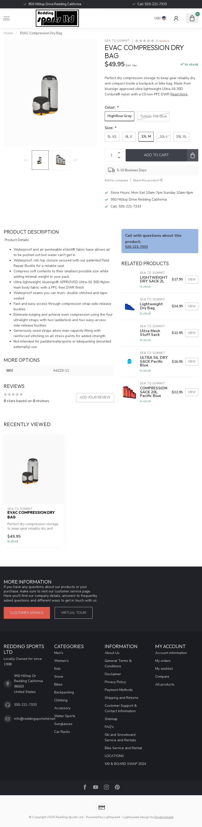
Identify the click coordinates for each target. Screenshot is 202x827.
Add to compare (116, 180)
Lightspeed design (136, 817)
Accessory (62, 708)
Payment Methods (119, 690)
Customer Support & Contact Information (121, 708)
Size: (110, 127)
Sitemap (111, 719)
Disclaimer (113, 674)
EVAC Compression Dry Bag (41, 33)
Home (8, 33)
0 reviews (163, 41)
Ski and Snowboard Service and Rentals (120, 737)
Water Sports (64, 716)
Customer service (27, 612)
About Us (112, 653)
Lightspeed (112, 817)
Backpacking (64, 692)
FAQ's (109, 726)
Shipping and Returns (121, 697)
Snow (58, 676)
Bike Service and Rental (123, 748)
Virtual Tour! (73, 612)
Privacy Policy (115, 682)
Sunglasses (63, 724)
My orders (163, 660)
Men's (58, 653)
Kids (57, 668)
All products (164, 684)
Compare (162, 676)
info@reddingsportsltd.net (34, 718)
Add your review (95, 397)
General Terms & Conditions (118, 663)
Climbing (60, 700)
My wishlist (164, 668)
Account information (171, 653)
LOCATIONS (114, 756)
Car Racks (62, 731)
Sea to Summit (117, 40)
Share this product (146, 180)
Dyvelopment (163, 817)
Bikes (58, 684)
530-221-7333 (129, 206)
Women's (61, 660)
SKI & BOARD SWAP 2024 (125, 763)
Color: (111, 107)
